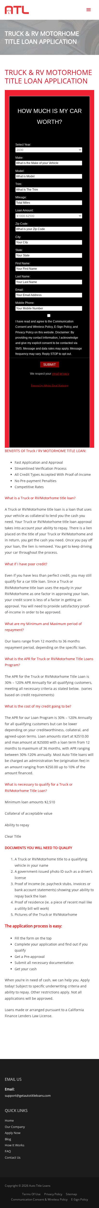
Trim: (18, 184)
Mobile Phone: (24, 303)
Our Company (15, 1127)
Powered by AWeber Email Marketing (49, 385)
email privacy (60, 373)
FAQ (8, 1151)
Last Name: (22, 276)
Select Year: (23, 144)
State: (19, 250)
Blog (8, 1139)
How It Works (14, 1145)
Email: (19, 289)
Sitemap (71, 1194)
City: (18, 237)
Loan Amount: (24, 210)
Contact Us (12, 1157)
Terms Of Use (31, 1194)
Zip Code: (21, 223)
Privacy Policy (53, 1194)
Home (9, 1120)
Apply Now (12, 1133)
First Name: (22, 263)
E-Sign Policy (79, 1199)
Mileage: (21, 197)
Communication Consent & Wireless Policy (39, 1199)
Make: (19, 157)
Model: (19, 171)
